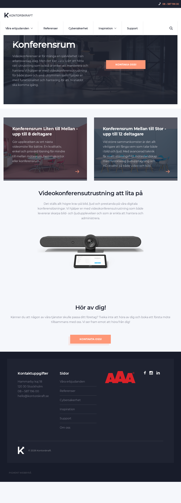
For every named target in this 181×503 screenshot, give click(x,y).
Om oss (10, 42)
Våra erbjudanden (17, 28)
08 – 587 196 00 (170, 4)
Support (132, 28)
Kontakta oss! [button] (91, 339)
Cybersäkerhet (78, 28)
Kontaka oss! (125, 64)
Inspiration (106, 28)
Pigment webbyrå (20, 472)
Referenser (50, 28)
